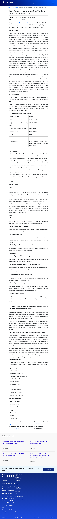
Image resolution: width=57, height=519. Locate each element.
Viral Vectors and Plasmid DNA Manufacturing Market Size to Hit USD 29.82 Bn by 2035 (39, 455)
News (17, 493)
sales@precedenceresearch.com (24, 429)
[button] (53, 3)
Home (9, 7)
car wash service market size (23, 23)
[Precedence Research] (8, 3)
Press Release (15, 7)
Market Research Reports (18, 479)
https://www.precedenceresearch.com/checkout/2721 (24, 424)
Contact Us (48, 469)
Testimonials (19, 496)
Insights (18, 491)
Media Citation (19, 499)
